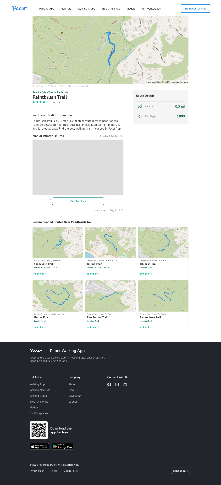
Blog (71, 390)
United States (38, 86)
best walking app (55, 357)
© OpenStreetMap (163, 82)
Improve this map (180, 82)
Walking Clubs (86, 8)
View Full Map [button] (78, 201)
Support (73, 401)
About (72, 384)
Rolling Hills (65, 86)
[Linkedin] (125, 385)
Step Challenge (110, 8)
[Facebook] (109, 385)
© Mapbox (150, 82)
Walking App (46, 8)
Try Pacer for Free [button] (195, 8)
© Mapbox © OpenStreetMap (111, 136)
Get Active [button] (36, 377)
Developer (74, 395)
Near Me (66, 8)
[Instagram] (117, 385)
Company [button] (74, 377)
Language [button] (179, 470)
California (52, 86)
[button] (56, 461)
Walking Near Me (40, 390)
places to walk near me (53, 360)
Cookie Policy (71, 471)
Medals (131, 8)
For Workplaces (151, 8)
